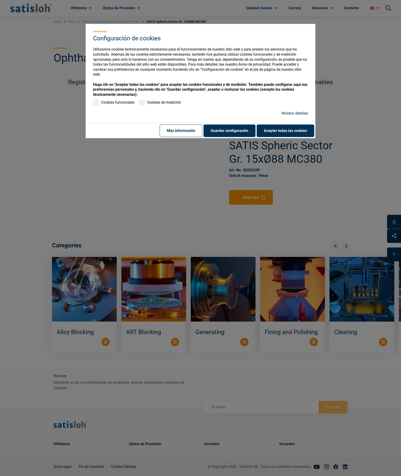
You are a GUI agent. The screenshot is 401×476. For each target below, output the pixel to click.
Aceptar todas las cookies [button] (285, 130)
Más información (181, 130)
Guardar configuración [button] (229, 130)
